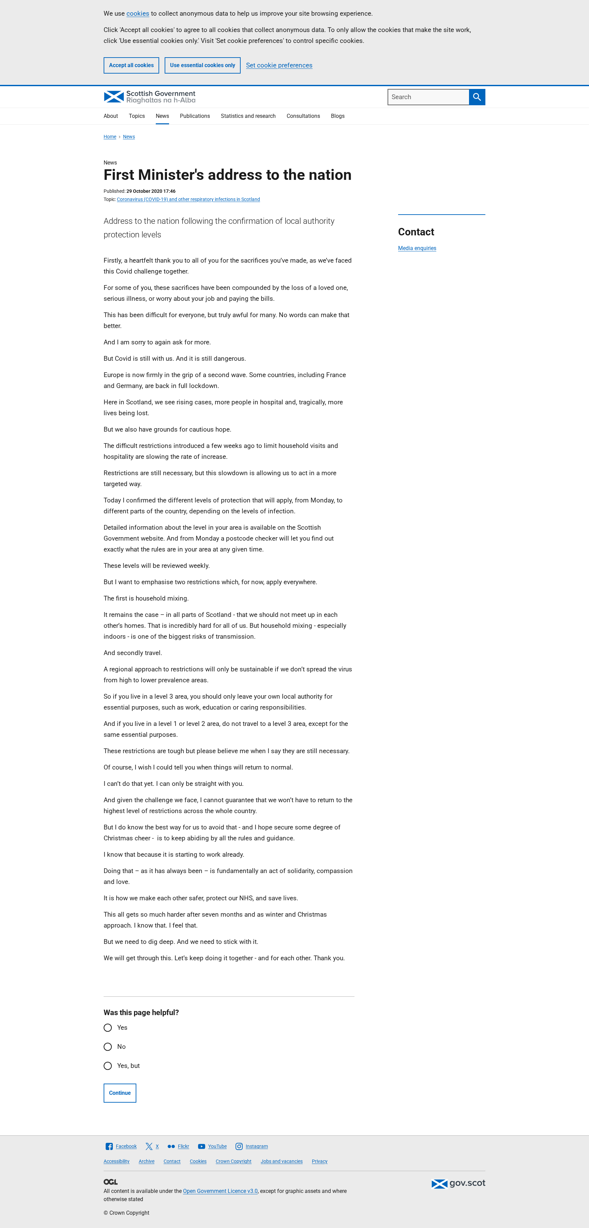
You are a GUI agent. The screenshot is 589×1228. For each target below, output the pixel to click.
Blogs (338, 116)
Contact (172, 1161)
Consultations (303, 116)
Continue (120, 1093)
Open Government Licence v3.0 (220, 1191)
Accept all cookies (131, 65)
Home (110, 136)
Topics (137, 116)
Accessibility (117, 1161)
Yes (122, 1027)
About (111, 116)
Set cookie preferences (279, 65)
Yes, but (128, 1066)
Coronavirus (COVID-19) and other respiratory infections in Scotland (188, 199)
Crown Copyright (234, 1161)
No (121, 1047)
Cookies (198, 1161)
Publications (195, 116)
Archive (146, 1161)
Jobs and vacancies (282, 1161)
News (162, 116)
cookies (137, 13)
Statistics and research (248, 116)
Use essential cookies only (202, 65)
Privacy (320, 1161)
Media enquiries (417, 248)
